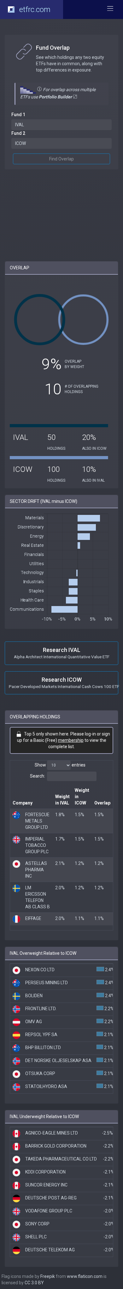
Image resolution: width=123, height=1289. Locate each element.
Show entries (60, 764)
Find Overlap (61, 158)
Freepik (47, 1276)
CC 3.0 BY (34, 1282)
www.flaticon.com (84, 1276)
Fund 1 (18, 114)
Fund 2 (18, 133)
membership (71, 740)
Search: (37, 776)
